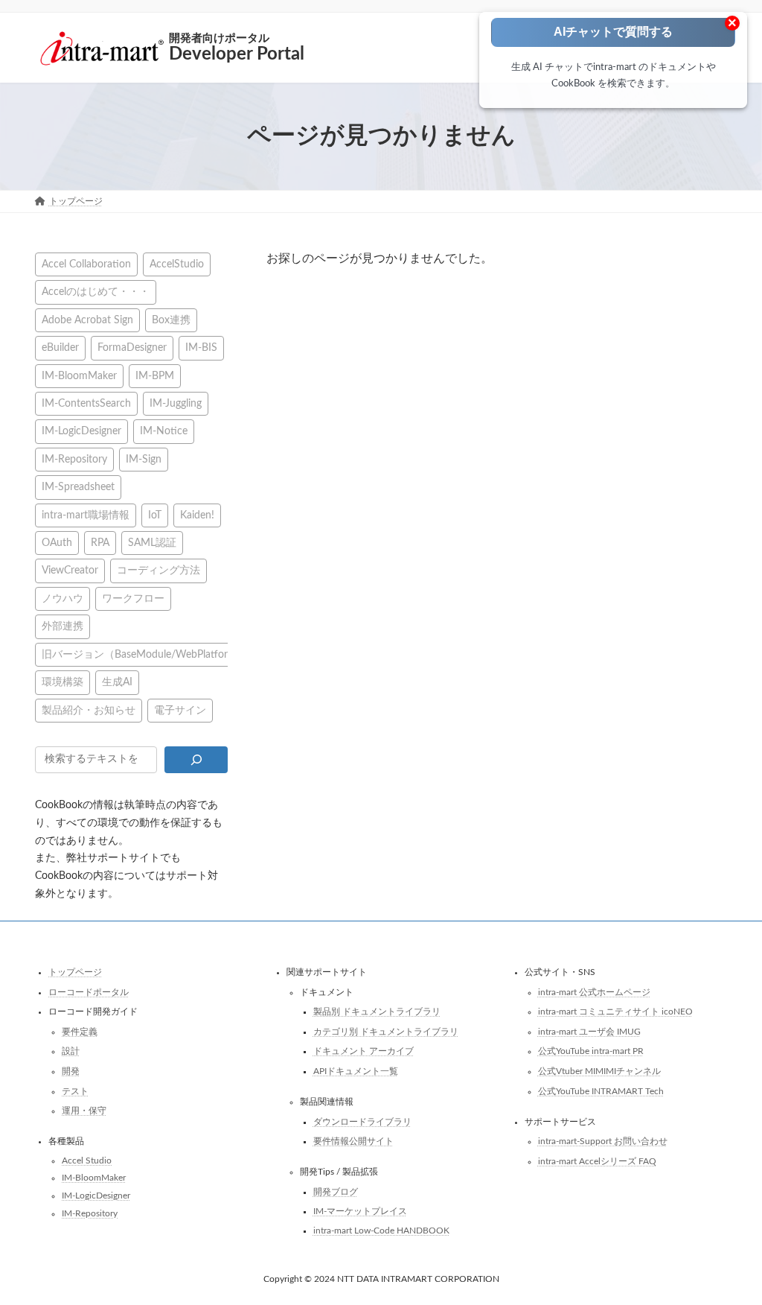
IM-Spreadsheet (78, 486)
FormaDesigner (132, 347)
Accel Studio (87, 1160)
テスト (75, 1091)
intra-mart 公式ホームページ (594, 992)
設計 (71, 1051)
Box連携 (171, 319)
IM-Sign (143, 458)
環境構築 (62, 682)
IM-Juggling (176, 403)
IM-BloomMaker (79, 375)
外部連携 (62, 626)
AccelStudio (177, 264)
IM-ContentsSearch (86, 403)
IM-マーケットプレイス (360, 1211)
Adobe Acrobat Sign (87, 319)
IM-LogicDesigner (81, 430)
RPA (100, 542)
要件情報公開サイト (353, 1141)
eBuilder (60, 347)
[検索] (196, 759)
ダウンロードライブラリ (362, 1121)
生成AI (117, 682)
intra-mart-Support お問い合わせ (602, 1141)
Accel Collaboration (86, 264)
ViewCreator (70, 570)
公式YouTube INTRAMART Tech (601, 1091)
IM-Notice (164, 430)
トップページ (75, 972)
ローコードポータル (88, 992)
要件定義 (79, 1031)
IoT (154, 514)
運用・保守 (84, 1110)
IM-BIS (201, 347)
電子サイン (180, 709)
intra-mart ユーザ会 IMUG (589, 1031)
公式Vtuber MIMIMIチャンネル (599, 1071)
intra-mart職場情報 (85, 514)
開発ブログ (335, 1191)
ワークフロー (133, 597)
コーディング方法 (158, 570)
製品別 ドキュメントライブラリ (377, 1011)
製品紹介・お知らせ (88, 709)
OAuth (57, 542)
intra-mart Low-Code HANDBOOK (381, 1230)
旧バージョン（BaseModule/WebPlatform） (144, 653)
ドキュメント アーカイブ (363, 1051)
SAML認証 (152, 542)
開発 (71, 1071)
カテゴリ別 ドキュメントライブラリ (385, 1031)
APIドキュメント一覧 (355, 1071)
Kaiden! (197, 514)
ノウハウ (62, 597)
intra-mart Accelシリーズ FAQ (597, 1161)
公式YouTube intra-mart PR (591, 1051)
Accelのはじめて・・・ (96, 291)
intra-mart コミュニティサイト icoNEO (615, 1011)
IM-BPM (154, 375)
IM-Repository (74, 458)
